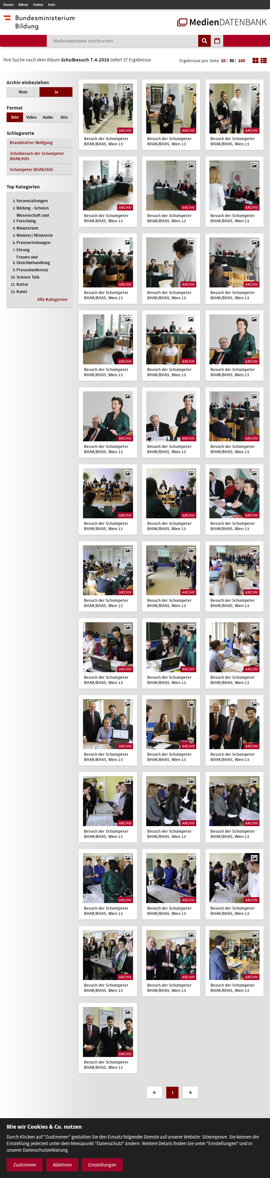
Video (31, 117)
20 (223, 61)
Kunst (21, 291)
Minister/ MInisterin (34, 235)
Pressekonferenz (32, 270)
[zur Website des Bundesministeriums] (38, 26)
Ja (56, 92)
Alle (64, 117)
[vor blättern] (190, 1092)
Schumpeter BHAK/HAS (31, 169)
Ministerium (27, 228)
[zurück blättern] (154, 1092)
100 (241, 61)
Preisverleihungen (33, 242)
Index (38, 4)
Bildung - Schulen (32, 208)
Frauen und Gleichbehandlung (33, 259)
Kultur (22, 284)
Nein (23, 92)
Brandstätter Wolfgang (31, 142)
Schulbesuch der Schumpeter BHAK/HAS (37, 156)
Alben (23, 4)
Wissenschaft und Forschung (32, 218)
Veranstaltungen (32, 201)
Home (8, 4)
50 (232, 61)
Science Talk (28, 277)
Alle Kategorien (52, 299)
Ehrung (23, 250)
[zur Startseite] (222, 23)
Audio (48, 117)
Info (51, 4)
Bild (14, 117)
